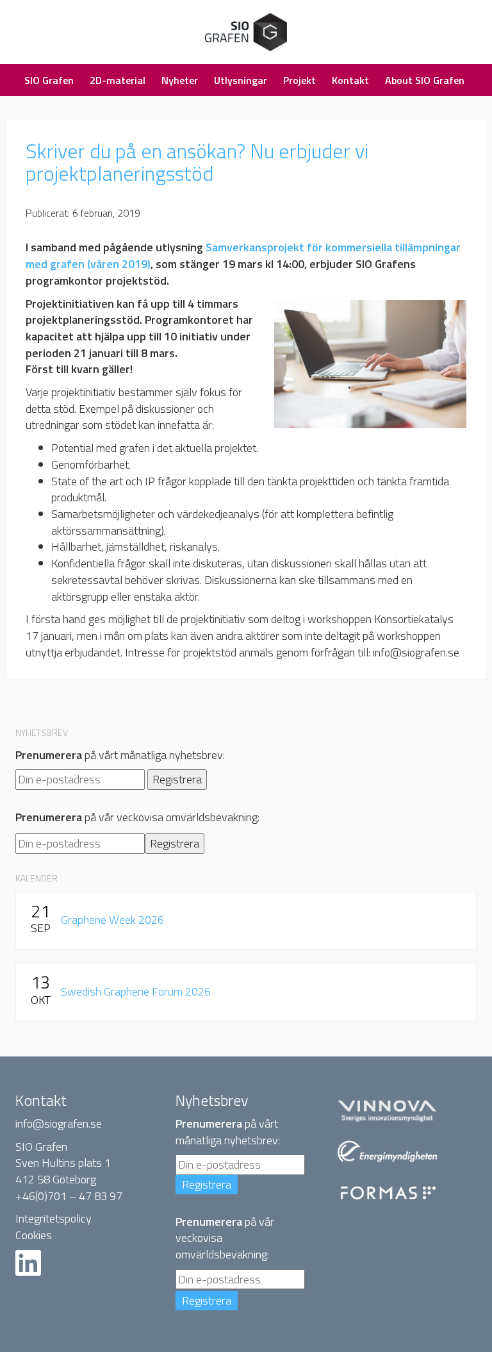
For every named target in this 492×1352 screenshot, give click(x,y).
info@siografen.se (58, 1123)
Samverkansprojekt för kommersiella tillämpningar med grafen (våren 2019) (243, 255)
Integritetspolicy (53, 1218)
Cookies (33, 1235)
